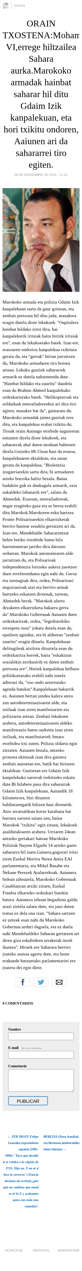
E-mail (25, 1048)
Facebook (22, 982)
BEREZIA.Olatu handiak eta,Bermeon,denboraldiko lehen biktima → (61, 1143)
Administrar (68, 1250)
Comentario (17, 1066)
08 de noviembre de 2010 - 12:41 (41, 175)
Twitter (41, 982)
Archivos (41, 1250)
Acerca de (14, 1250)
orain (19, 5)
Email (59, 982)
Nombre (14, 1029)
